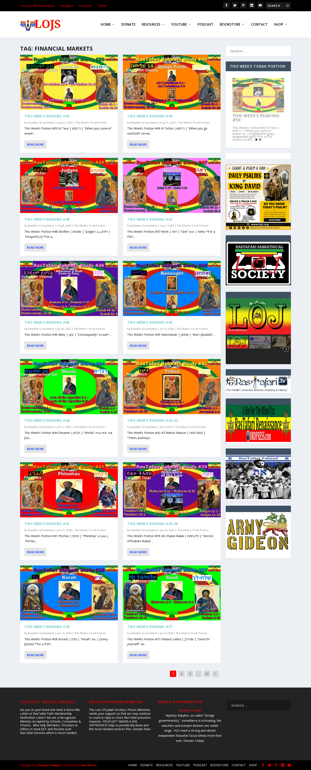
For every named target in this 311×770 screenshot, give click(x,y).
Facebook (85, 6)
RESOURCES (151, 25)
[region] (258, 331)
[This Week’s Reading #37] (172, 593)
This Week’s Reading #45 (149, 322)
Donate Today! (190, 710)
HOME (106, 25)
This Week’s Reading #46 (47, 322)
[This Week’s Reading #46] (69, 288)
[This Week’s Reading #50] (69, 82)
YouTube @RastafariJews (37, 6)
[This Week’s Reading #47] (172, 185)
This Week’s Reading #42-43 (152, 420)
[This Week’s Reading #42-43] (172, 386)
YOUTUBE (179, 25)
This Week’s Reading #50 (47, 116)
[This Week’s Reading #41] (69, 489)
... (199, 674)
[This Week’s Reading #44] (69, 386)
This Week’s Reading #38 (47, 626)
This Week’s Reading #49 (149, 116)
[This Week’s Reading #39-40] (172, 489)
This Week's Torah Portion (91, 122)
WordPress (89, 765)
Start (257, 139)
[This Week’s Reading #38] (69, 593)
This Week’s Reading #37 (149, 626)
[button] (232, 316)
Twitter (102, 6)
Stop (260, 139)
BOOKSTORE (230, 25)
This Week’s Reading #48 (47, 219)
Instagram (67, 6)
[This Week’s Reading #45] (172, 288)
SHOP (278, 25)
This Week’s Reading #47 (149, 219)
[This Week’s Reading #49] (172, 82)
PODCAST (205, 25)
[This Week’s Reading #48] (69, 185)
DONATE (128, 25)
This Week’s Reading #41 (47, 523)
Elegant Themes (49, 765)
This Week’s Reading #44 (47, 420)
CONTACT (259, 25)
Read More (35, 144)
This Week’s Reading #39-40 (152, 523)
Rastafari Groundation (41, 122)
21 (207, 674)
